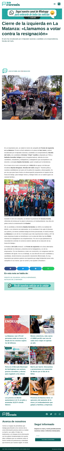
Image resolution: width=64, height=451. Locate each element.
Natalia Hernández (28, 277)
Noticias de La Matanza (13, 279)
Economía (8, 317)
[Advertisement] (32, 54)
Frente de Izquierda (12, 277)
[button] (54, 3)
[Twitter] (51, 414)
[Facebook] (47, 414)
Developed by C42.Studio (57, 449)
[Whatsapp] (60, 414)
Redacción (26, 71)
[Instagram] (55, 414)
